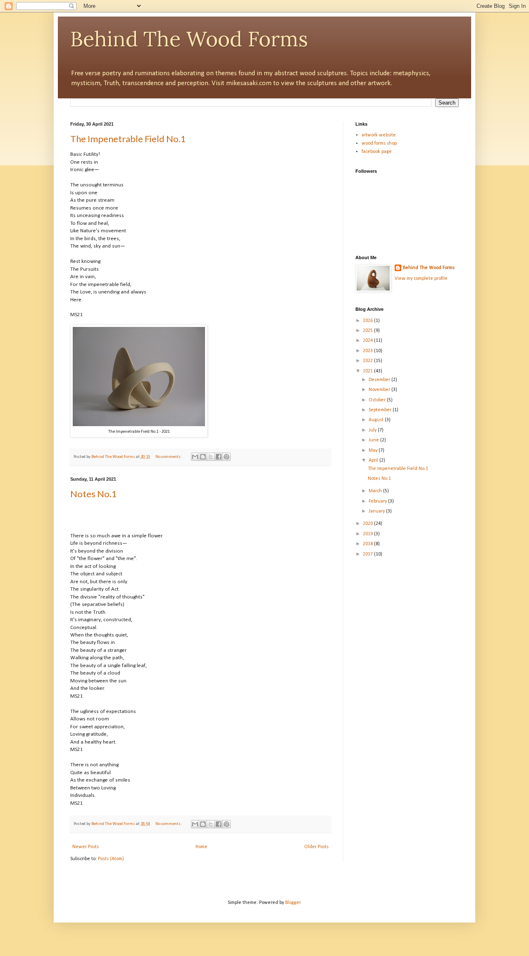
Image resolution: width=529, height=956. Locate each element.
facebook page (377, 151)
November (380, 389)
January (377, 511)
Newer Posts (85, 846)
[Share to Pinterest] (226, 457)
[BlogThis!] (203, 457)
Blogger (292, 902)
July (373, 430)
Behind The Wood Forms (189, 39)
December (380, 379)
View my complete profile (421, 278)
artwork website (379, 135)
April (374, 460)
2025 (368, 330)
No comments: (169, 457)
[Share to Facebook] (218, 457)
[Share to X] (211, 457)
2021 (368, 371)
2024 (368, 340)
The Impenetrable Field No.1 (128, 138)
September (381, 410)
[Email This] (195, 457)
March (376, 491)
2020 (368, 523)
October (378, 400)
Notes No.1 (93, 493)
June (374, 440)
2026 (368, 320)
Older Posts (316, 846)
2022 (368, 360)
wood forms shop (379, 143)
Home (201, 846)
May (374, 450)
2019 (368, 534)
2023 (368, 350)
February (378, 501)
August (377, 419)
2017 (368, 554)
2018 (368, 543)
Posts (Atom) (111, 858)
